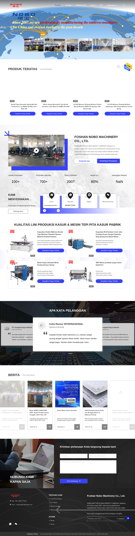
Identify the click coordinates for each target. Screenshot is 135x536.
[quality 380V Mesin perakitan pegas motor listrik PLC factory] (81, 274)
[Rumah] (16, 5)
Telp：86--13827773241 (19, 501)
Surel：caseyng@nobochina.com (21, 504)
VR (101, 5)
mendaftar (121, 518)
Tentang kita (81, 5)
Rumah (58, 5)
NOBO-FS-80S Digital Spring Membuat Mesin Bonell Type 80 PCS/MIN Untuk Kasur (24, 106)
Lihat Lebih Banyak (46, 69)
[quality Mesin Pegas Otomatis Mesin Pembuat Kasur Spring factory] (22, 274)
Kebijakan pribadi (32, 534)
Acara (93, 5)
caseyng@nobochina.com (53, 205)
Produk (68, 5)
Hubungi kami (18, 211)
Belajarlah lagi (84, 161)
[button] (118, 66)
